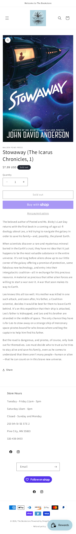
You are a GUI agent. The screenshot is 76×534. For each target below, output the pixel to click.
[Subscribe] (56, 467)
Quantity (7, 174)
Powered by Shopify (40, 521)
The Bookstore (24, 521)
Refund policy (39, 526)
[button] (7, 18)
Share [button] (9, 369)
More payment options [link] (38, 213)
